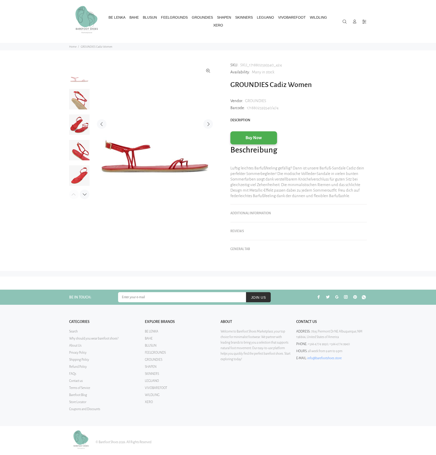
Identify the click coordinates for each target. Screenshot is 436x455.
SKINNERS (152, 374)
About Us (75, 345)
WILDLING (152, 395)
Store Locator (77, 402)
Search (73, 331)
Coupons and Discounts (84, 409)
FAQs (72, 374)
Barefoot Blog (78, 395)
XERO (149, 402)
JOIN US (258, 297)
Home (72, 46)
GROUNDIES (255, 101)
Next (208, 124)
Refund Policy (78, 367)
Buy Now (254, 138)
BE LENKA (151, 331)
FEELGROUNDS (155, 352)
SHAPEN (150, 367)
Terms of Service (79, 388)
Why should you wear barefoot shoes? (94, 338)
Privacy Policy (78, 352)
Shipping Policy (79, 359)
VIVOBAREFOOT (156, 388)
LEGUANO (152, 381)
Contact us (76, 381)
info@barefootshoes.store (324, 358)
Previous (101, 124)
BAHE (149, 338)
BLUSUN (150, 345)
